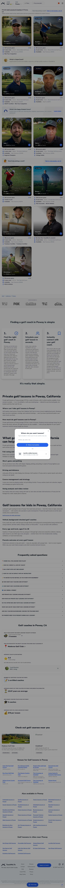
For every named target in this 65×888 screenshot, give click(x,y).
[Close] (48, 431)
